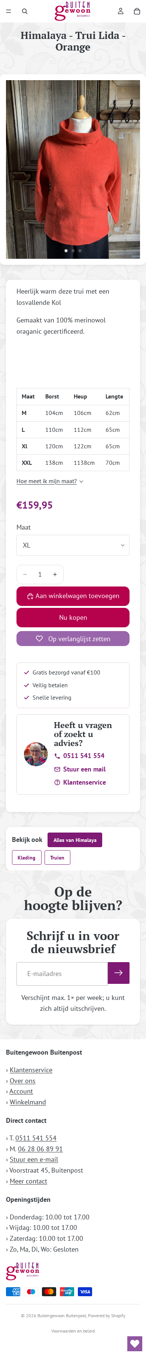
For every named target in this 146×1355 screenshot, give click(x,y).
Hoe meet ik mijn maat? (46, 481)
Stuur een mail (84, 769)
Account (21, 1091)
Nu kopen (73, 617)
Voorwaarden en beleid (73, 1331)
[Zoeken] (24, 11)
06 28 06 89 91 (40, 1149)
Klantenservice (84, 782)
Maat (23, 527)
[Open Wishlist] (134, 1343)
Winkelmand (28, 1102)
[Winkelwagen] (137, 11)
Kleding (27, 857)
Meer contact (28, 1181)
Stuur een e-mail (34, 1159)
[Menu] (8, 11)
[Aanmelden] (119, 973)
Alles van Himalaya (75, 839)
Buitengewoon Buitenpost (61, 1315)
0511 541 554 (83, 755)
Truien (57, 857)
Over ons (23, 1080)
